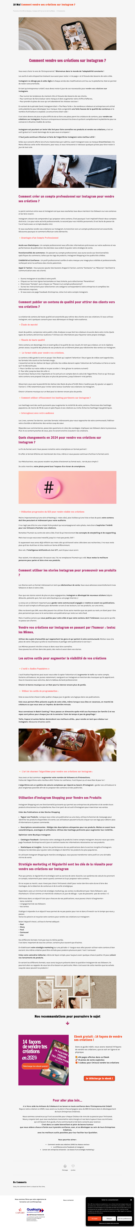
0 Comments (61, 11)
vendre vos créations (95, 88)
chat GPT (54, 550)
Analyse (29, 11)
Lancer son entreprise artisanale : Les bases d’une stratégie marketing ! (68, 1150)
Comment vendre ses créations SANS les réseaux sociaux (68, 1144)
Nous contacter (68, 1200)
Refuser (109, 1218)
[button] (131, 1200)
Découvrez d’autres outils (39, 722)
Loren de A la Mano (48, 11)
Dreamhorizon (105, 142)
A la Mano (27, 1106)
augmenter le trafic (86, 675)
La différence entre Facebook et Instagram (68, 1147)
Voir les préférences (124, 1218)
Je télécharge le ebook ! (99, 1078)
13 (73, 1170)
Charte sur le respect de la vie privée (109, 1223)
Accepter (95, 1218)
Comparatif (36, 11)
